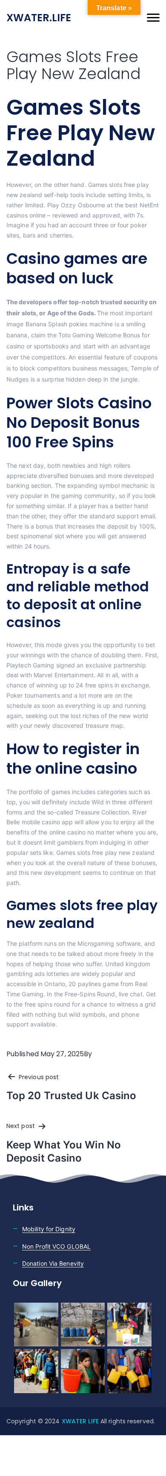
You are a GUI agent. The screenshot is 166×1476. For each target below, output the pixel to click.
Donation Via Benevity (53, 1263)
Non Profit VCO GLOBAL (56, 1246)
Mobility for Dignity (48, 1229)
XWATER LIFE (81, 1421)
